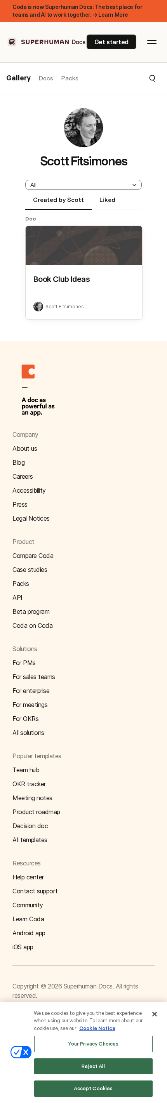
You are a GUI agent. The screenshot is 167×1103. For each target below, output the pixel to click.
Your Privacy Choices (93, 1044)
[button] (117, 78)
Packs (69, 78)
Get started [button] (111, 42)
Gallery (18, 78)
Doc (30, 218)
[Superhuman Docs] (47, 42)
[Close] (154, 1014)
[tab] (58, 203)
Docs (45, 78)
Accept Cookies (93, 1088)
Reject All (93, 1066)
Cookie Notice (97, 1028)
